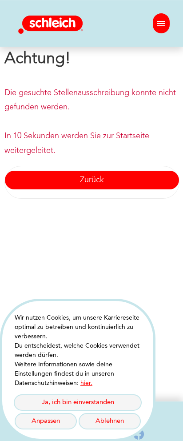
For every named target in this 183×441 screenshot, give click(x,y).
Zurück (92, 180)
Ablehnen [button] (109, 421)
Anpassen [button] (46, 421)
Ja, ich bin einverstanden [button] (78, 402)
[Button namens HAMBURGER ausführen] (161, 23)
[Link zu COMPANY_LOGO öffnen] (52, 23)
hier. (86, 383)
